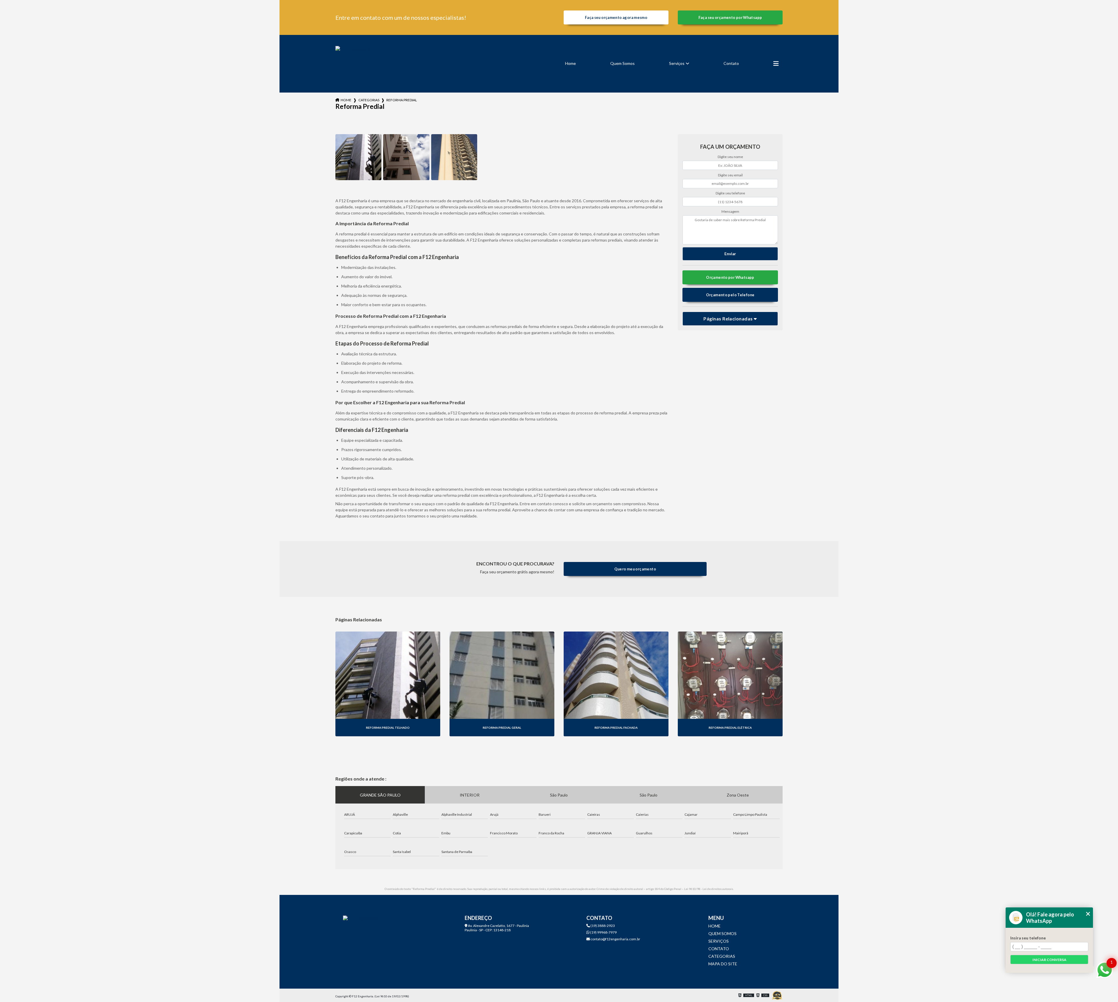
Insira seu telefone (1028, 938)
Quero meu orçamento (635, 569)
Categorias (368, 100)
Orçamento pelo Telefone (730, 294)
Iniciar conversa (1049, 959)
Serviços (676, 63)
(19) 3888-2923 (602, 925)
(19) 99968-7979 (603, 932)
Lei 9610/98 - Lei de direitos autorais (708, 889)
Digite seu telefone (730, 193)
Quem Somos (622, 63)
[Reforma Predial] (358, 157)
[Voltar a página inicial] (353, 63)
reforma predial (401, 100)
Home (570, 63)
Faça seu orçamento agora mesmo (616, 17)
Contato (731, 63)
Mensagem (730, 211)
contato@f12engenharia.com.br (615, 939)
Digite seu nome (730, 157)
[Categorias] (776, 64)
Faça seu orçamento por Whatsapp (730, 17)
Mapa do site (722, 963)
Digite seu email (730, 175)
